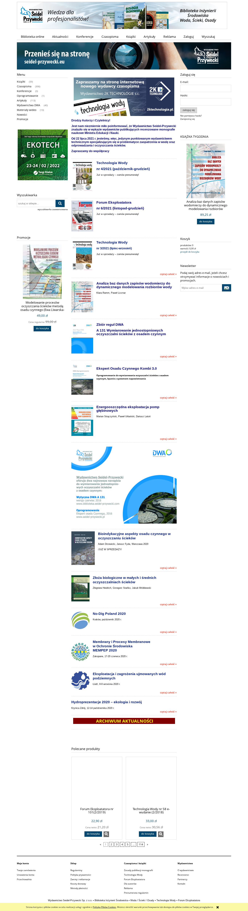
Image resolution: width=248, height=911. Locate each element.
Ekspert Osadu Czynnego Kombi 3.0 (126, 368)
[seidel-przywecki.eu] (124, 55)
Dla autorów (130, 883)
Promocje (22, 119)
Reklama (128, 888)
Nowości (22, 114)
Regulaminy (76, 870)
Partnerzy (182, 879)
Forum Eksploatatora (134, 879)
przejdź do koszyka (189, 251)
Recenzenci (183, 874)
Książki (21, 81)
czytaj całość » (168, 274)
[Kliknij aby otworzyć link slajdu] (42, 156)
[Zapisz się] (226, 287)
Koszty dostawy (78, 883)
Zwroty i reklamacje (80, 879)
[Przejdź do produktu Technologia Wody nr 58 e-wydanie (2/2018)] (151, 781)
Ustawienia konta (25, 874)
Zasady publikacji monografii (138, 870)
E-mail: (184, 82)
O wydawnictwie (186, 870)
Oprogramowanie (27, 95)
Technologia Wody (133, 874)
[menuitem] (32, 37)
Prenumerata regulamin (136, 892)
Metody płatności (79, 888)
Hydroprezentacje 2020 (90, 702)
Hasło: (184, 95)
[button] (106, 834)
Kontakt (181, 883)
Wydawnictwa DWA (28, 105)
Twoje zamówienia (26, 870)
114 (141, 844)
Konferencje (24, 91)
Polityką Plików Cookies (104, 907)
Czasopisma (24, 86)
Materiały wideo (26, 110)
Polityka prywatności (80, 874)
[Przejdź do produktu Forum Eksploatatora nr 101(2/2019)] (97, 781)
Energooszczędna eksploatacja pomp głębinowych (127, 408)
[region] (42, 156)
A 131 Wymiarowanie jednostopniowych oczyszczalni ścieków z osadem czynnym (131, 332)
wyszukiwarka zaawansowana (53, 209)
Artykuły (22, 100)
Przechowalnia (24, 879)
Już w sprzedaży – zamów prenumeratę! (117, 174)
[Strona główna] (122, 15)
